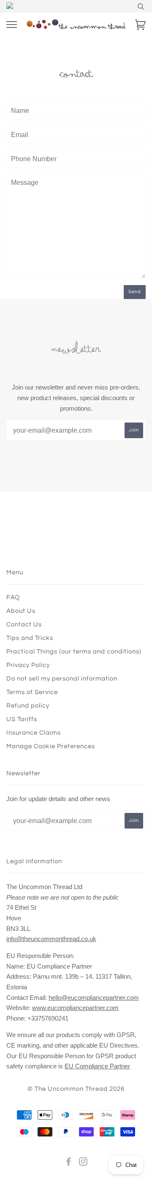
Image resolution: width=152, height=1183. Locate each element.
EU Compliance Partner (97, 1066)
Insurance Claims (33, 733)
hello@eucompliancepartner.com (94, 997)
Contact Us (24, 624)
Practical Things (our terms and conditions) (73, 651)
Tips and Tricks (29, 638)
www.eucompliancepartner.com (75, 1007)
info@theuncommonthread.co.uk (51, 938)
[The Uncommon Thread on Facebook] (68, 1163)
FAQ (13, 597)
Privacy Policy (28, 665)
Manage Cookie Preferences (50, 746)
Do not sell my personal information (61, 678)
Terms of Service (32, 692)
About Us (20, 611)
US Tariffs (21, 719)
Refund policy (27, 706)
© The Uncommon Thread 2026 (76, 1089)
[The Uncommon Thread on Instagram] (83, 1163)
